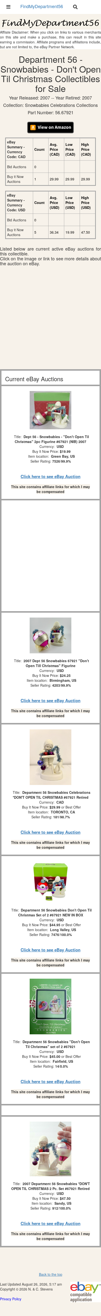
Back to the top (50, 1274)
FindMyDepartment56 (41, 6)
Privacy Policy (10, 1298)
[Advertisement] (50, 318)
